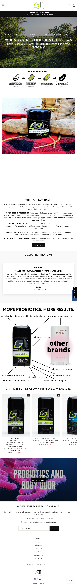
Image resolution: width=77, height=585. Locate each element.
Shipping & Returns (38, 552)
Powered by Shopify (38, 583)
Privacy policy (38, 542)
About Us (38, 545)
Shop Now (38, 245)
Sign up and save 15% (38, 565)
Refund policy (38, 558)
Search (38, 538)
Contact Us (38, 548)
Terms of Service (38, 555)
